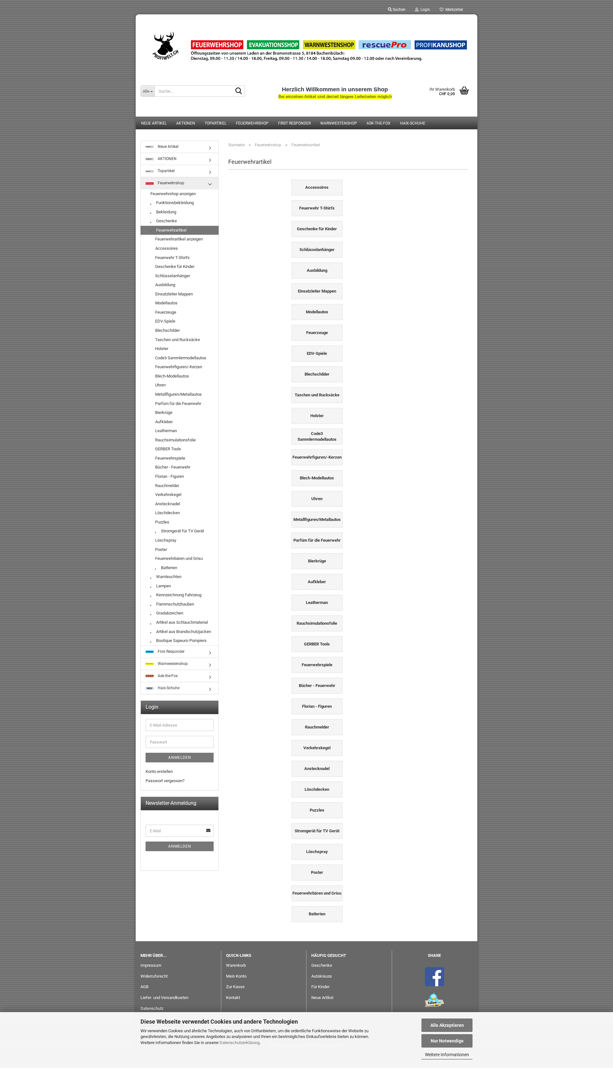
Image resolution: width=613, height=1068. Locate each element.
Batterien (168, 567)
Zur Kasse (235, 986)
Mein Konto (236, 976)
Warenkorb (236, 965)
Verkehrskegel (168, 494)
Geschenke (166, 220)
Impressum (150, 965)
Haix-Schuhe (412, 123)
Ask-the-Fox (378, 123)
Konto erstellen (159, 771)
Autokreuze (321, 976)
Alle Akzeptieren (447, 1025)
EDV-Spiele (165, 321)
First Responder (294, 123)
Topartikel (215, 123)
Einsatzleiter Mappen (174, 294)
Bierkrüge (163, 412)
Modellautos (166, 303)
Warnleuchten (168, 576)
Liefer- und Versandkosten (164, 997)
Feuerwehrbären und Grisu (179, 558)
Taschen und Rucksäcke (177, 339)
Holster (161, 348)
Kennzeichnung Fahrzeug (178, 594)
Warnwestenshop (338, 123)
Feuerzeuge (165, 312)
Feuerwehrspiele (170, 458)
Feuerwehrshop (252, 123)
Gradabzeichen (169, 613)
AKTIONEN (185, 123)
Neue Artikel (154, 123)
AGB (144, 986)
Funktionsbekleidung (174, 202)
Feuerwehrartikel (170, 230)
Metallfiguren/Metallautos (178, 394)
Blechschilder (167, 330)
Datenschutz (151, 1008)
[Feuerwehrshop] (306, 46)
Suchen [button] (398, 9)
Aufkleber (164, 421)
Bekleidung (165, 212)
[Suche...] (239, 91)
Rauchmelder (167, 485)
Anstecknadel (167, 503)
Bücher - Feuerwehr (172, 467)
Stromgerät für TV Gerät (182, 531)
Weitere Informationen (447, 1054)
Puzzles (162, 522)
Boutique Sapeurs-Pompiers (181, 640)
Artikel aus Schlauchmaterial (181, 622)
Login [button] (424, 9)
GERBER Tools (168, 448)
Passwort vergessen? (165, 780)
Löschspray (165, 540)
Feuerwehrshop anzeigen (173, 193)
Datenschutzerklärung (240, 1042)
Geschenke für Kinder (174, 266)
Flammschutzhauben (174, 604)
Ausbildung (165, 284)
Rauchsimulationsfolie (175, 440)
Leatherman (166, 430)
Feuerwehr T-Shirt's (172, 257)
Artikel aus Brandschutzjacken (183, 631)
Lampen (163, 586)
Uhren (160, 385)
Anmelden (179, 757)
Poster (161, 549)
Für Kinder (320, 986)
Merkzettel (453, 9)
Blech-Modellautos (172, 376)
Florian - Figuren (169, 476)
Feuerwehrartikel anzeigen (179, 239)
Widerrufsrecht (154, 976)
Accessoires (166, 248)
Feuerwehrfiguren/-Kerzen (178, 366)
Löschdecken (167, 512)
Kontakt (233, 997)
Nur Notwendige (447, 1040)
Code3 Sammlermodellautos (180, 357)
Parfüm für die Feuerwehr (178, 403)
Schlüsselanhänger (172, 275)
